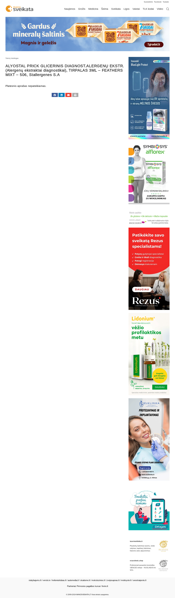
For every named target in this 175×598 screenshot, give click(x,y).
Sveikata (116, 9)
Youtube (166, 2)
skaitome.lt (85, 580)
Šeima (104, 9)
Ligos (126, 9)
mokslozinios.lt (98, 580)
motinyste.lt (126, 580)
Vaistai (136, 9)
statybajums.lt (35, 580)
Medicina (93, 9)
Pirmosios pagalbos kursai (88, 586)
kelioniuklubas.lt (59, 580)
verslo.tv (46, 580)
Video (160, 9)
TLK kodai (148, 9)
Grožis (81, 9)
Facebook (157, 2)
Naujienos (69, 9)
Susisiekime (149, 2)
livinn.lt (105, 586)
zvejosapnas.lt (113, 580)
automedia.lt (73, 580)
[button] (55, 95)
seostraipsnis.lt (139, 580)
